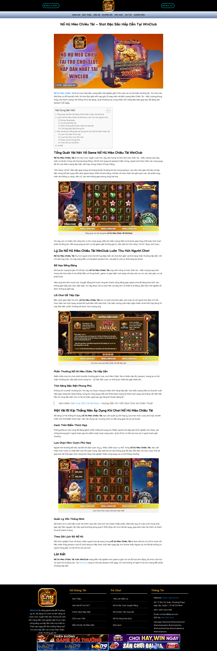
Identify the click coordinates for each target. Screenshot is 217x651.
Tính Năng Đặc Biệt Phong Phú (72, 129)
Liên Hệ (96, 15)
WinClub (76, 15)
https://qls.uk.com (170, 597)
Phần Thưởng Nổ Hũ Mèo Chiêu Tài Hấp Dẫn (77, 126)
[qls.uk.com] (108, 5)
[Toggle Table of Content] (107, 111)
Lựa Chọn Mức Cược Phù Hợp (72, 137)
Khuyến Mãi (107, 15)
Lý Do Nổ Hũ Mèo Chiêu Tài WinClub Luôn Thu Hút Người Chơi (82, 117)
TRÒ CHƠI (118, 15)
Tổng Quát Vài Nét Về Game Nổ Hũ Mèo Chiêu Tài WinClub (80, 114)
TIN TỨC (128, 15)
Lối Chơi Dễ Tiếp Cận (68, 123)
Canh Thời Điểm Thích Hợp (71, 134)
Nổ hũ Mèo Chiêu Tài (64, 93)
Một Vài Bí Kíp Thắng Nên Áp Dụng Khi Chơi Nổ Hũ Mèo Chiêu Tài (83, 131)
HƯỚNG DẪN (139, 15)
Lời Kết (60, 145)
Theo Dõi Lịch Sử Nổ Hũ (70, 143)
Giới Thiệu (87, 15)
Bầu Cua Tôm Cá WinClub (85, 403)
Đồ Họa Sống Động (68, 120)
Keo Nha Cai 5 (167, 617)
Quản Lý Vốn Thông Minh (70, 140)
